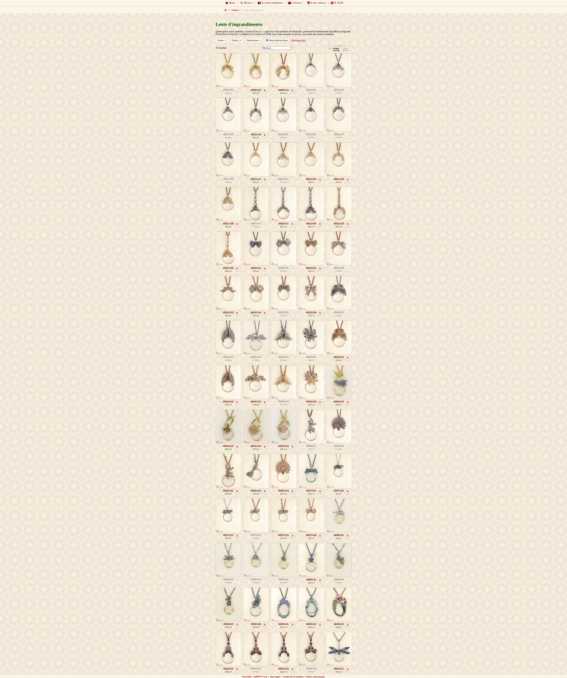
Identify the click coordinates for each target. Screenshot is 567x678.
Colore (222, 40)
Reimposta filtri (298, 40)
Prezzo (237, 40)
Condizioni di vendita (293, 677)
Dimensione (254, 40)
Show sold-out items (278, 40)
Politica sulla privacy (315, 677)
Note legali (275, 677)
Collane (235, 10)
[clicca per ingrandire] (228, 70)
